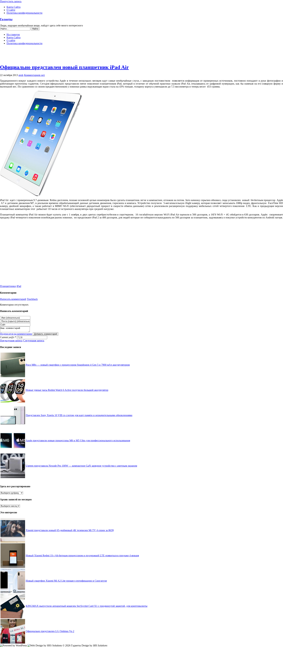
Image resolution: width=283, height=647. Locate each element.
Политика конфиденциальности (24, 12)
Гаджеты (6, 19)
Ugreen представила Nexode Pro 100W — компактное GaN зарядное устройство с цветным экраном (81, 465)
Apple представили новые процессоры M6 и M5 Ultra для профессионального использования (78, 440)
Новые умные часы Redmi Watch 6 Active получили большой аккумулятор (67, 390)
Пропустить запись (10, 1)
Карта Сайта (13, 7)
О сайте (11, 10)
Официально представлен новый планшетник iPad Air (64, 67)
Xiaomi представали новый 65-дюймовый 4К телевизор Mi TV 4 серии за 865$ (70, 530)
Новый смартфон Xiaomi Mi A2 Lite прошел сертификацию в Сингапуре (66, 580)
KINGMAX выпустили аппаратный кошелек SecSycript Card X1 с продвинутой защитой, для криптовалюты (86, 606)
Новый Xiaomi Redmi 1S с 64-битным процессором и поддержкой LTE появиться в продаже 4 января (82, 555)
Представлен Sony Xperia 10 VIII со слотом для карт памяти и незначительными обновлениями (79, 415)
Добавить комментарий (45, 334)
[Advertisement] (141, 55)
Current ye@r (8, 337)
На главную (13, 34)
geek (21, 75)
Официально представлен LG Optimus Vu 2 (50, 631)
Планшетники (8, 286)
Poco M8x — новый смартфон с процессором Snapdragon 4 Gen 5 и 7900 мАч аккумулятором (78, 364)
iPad (19, 286)
